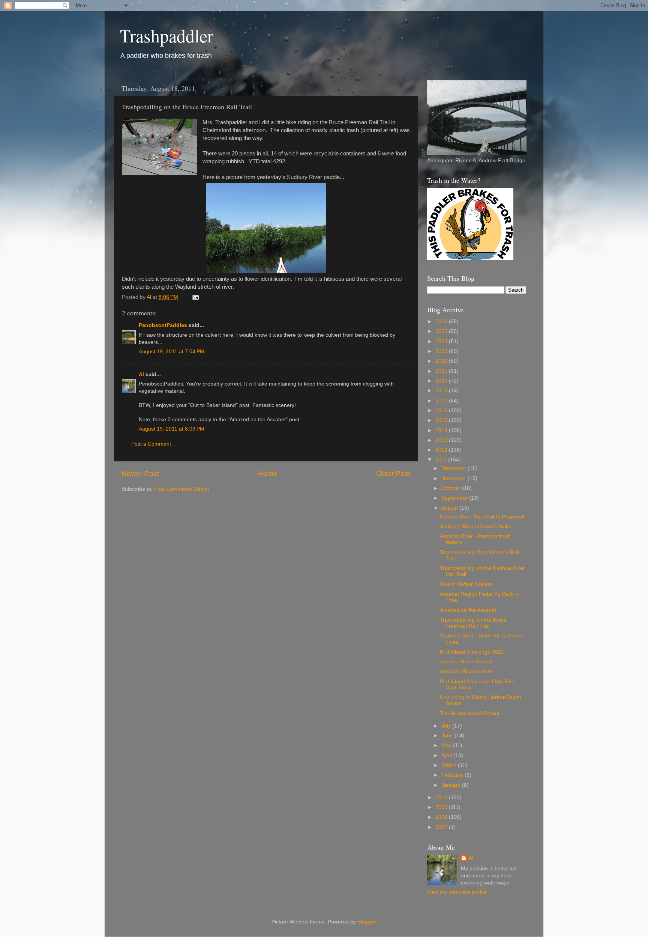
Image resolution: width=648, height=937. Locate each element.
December (454, 468)
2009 (442, 807)
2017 (442, 401)
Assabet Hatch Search (466, 661)
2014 (442, 430)
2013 (442, 440)
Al (141, 374)
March (449, 765)
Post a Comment (151, 444)
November (454, 478)
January (451, 785)
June (447, 735)
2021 (442, 371)
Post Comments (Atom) (182, 489)
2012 (442, 450)
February (453, 775)
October (451, 488)
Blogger (366, 922)
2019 (442, 390)
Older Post (393, 474)
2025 (442, 331)
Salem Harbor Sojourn (466, 584)
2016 (442, 410)
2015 (442, 420)
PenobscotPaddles (163, 325)
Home (268, 474)
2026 (442, 321)
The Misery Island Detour (470, 713)
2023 (442, 351)
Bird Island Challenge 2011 (472, 652)
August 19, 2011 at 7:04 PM (171, 351)
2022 (442, 361)
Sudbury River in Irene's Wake (476, 526)
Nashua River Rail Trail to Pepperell (482, 517)
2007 (442, 827)
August (450, 508)
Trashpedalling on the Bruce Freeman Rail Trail (473, 623)
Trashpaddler (166, 35)
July (446, 726)
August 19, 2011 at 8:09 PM (171, 429)
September (455, 498)
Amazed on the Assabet (468, 610)
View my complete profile (456, 892)
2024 (442, 341)
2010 (442, 797)
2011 (441, 459)
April (447, 755)
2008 (442, 817)
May (447, 745)
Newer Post (140, 474)
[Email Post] (195, 297)
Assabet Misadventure (466, 671)
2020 (442, 381)
